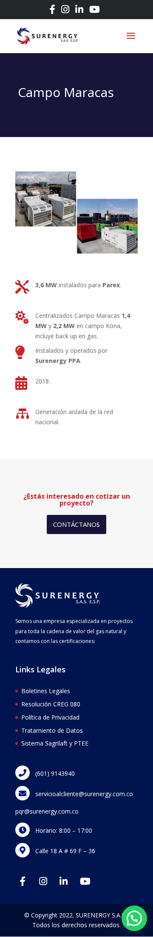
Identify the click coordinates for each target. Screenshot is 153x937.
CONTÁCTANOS (76, 524)
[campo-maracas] (76, 254)
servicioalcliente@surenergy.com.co (83, 794)
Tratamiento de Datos (52, 730)
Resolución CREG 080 (50, 704)
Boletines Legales (45, 691)
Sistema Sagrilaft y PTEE (54, 743)
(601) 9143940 (54, 773)
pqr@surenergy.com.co (47, 811)
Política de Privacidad (50, 717)
